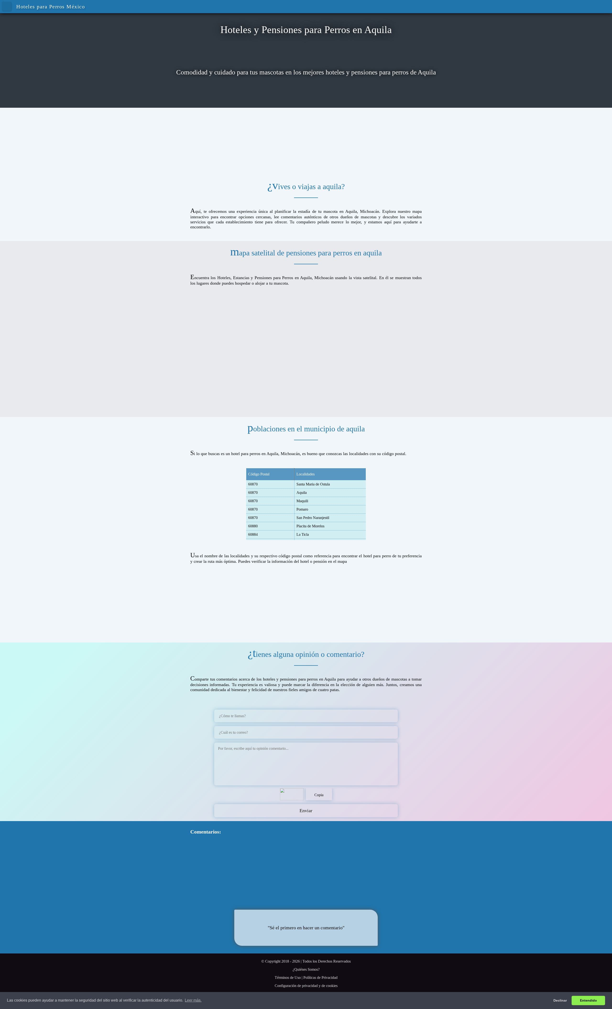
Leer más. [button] (193, 1000)
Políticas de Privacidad (320, 977)
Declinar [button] (560, 1000)
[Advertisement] (306, 141)
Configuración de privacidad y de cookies (306, 986)
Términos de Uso (288, 977)
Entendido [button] (588, 1000)
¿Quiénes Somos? (306, 969)
